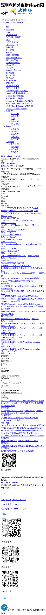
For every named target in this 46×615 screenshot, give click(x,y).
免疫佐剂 (10, 50)
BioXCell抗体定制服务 (15, 93)
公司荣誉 (15, 149)
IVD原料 (9, 68)
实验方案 (15, 116)
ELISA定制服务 (12, 86)
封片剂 (17, 156)
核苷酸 (9, 52)
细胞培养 (10, 47)
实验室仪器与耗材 (14, 70)
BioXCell (39, 411)
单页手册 (15, 114)
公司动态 (15, 137)
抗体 (8, 32)
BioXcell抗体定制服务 (16, 428)
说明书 (12, 166)
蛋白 (8, 40)
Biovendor (20, 413)
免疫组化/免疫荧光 (14, 37)
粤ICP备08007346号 (9, 482)
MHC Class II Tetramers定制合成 (19, 106)
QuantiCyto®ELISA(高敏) (28, 418)
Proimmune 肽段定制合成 (16, 109)
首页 (8, 27)
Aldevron (31, 411)
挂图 (13, 119)
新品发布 (15, 134)
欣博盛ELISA (11, 80)
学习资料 (10, 111)
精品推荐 (15, 131)
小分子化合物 (12, 42)
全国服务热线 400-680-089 (12, 22)
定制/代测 (10, 83)
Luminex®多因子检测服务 (17, 91)
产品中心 (10, 30)
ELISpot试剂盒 (12, 45)
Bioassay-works (30, 413)
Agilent (25, 411)
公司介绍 (15, 144)
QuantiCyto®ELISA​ (9, 418)
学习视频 (15, 121)
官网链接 (5, 166)
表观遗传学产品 (13, 63)
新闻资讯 (10, 126)
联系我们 (15, 147)
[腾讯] (23, 475)
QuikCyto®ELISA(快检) (11, 420)
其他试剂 (10, 73)
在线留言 (15, 152)
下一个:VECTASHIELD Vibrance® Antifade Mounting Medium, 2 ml (21, 213)
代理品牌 (10, 78)
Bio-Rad (4, 413)
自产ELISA (15, 139)
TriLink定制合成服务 (12, 430)
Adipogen (5, 411)
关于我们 (10, 142)
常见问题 (15, 124)
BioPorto (11, 413)
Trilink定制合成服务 (14, 98)
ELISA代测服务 (12, 88)
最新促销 (15, 129)
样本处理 (10, 65)
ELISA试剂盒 (11, 35)
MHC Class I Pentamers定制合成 (19, 103)
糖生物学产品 (12, 60)
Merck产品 (10, 75)
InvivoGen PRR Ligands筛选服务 (19, 101)
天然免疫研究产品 (14, 58)
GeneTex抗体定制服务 (15, 96)
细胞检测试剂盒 (13, 55)
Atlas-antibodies (15, 411)
